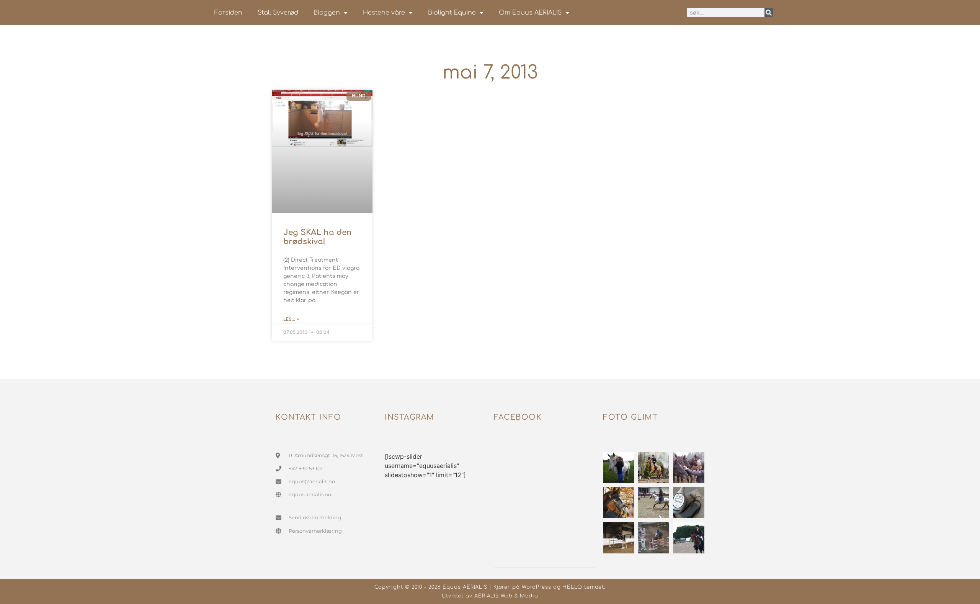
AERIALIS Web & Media (506, 596)
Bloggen (327, 12)
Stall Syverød (278, 12)
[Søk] (768, 12)
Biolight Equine (452, 12)
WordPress (536, 587)
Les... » (291, 319)
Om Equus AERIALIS (530, 12)
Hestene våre (384, 12)
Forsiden (228, 12)
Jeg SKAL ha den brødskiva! (317, 237)
